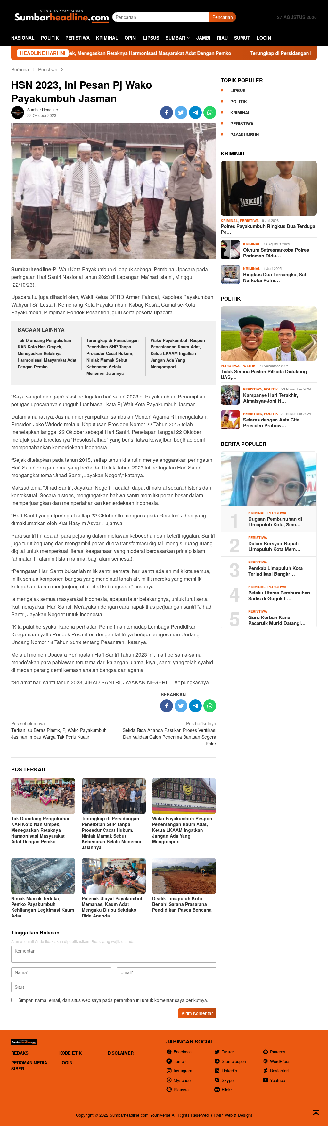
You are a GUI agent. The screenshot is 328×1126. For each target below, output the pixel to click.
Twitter (228, 1052)
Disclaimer (121, 1053)
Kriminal (240, 112)
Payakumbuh (244, 134)
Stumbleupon (234, 1061)
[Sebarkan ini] (166, 112)
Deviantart (279, 1070)
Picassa (181, 1089)
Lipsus (238, 90)
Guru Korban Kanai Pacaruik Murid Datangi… (277, 620)
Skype (228, 1080)
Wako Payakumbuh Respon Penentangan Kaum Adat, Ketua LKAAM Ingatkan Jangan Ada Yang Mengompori (178, 353)
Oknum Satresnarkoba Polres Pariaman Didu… (276, 252)
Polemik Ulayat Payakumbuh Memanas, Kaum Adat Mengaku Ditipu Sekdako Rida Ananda (113, 907)
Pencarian (222, 17)
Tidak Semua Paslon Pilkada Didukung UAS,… (264, 374)
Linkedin (229, 1070)
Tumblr (180, 1061)
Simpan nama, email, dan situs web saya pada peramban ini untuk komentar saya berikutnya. (113, 1000)
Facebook (183, 1052)
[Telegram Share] (195, 112)
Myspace (182, 1080)
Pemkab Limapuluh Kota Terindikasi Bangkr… (275, 571)
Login (65, 1062)
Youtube (277, 1080)
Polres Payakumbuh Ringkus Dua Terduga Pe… (268, 229)
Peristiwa (241, 124)
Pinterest (278, 1052)
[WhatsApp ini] (209, 112)
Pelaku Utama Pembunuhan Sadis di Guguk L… (279, 595)
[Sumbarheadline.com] (61, 16)
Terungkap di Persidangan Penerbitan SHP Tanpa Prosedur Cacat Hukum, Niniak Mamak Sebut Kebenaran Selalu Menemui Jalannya (112, 356)
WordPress (280, 1061)
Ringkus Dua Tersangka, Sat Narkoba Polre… (274, 277)
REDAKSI (20, 1053)
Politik (238, 101)
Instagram (183, 1070)
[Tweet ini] (181, 112)
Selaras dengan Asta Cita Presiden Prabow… (271, 422)
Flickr (227, 1089)
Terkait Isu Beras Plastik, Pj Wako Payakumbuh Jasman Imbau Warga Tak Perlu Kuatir (59, 730)
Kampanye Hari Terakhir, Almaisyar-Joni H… (270, 398)
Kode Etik (70, 1053)
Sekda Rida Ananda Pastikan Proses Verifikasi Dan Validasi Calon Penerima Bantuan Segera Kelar (169, 733)
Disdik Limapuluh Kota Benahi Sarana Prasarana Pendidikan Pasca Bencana (182, 904)
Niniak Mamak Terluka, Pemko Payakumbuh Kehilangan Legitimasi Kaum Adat (42, 907)
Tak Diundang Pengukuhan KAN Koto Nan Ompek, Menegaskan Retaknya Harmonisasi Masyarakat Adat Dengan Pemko (47, 353)
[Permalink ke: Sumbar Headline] (17, 112)
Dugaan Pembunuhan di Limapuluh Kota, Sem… (275, 521)
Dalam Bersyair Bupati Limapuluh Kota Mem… (274, 546)
